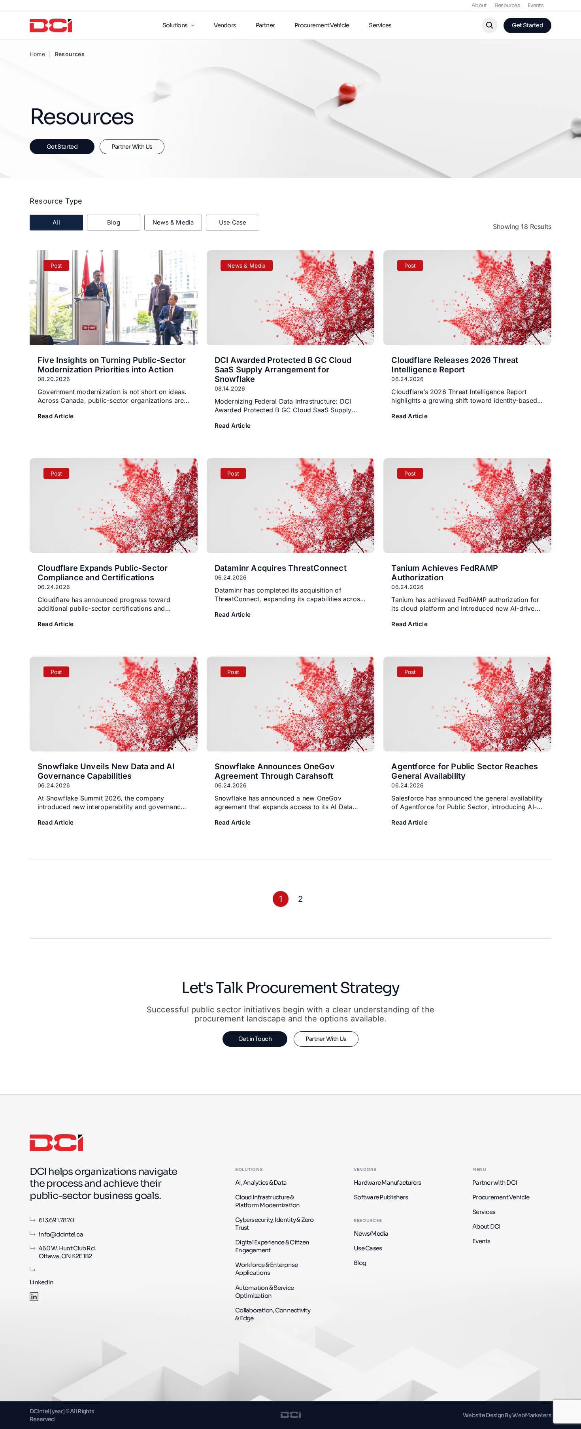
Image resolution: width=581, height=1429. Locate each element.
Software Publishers (381, 1197)
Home (37, 54)
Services (483, 1212)
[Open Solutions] (192, 25)
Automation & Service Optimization (264, 1291)
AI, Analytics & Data (261, 1182)
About (479, 5)
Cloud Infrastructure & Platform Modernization (267, 1201)
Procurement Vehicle (500, 1197)
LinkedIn (41, 1282)
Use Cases (368, 1248)
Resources (507, 5)
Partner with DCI (494, 1182)
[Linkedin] (34, 1296)
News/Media (371, 1233)
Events (535, 5)
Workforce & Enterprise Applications (266, 1268)
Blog (360, 1263)
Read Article (56, 416)
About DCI (486, 1226)
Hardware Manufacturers (387, 1182)
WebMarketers (531, 1415)
